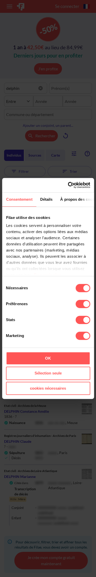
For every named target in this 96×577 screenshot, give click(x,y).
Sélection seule (48, 373)
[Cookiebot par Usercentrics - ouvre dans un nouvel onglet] (68, 185)
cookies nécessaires (48, 388)
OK (48, 358)
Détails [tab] (46, 199)
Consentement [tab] (19, 199)
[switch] (83, 304)
